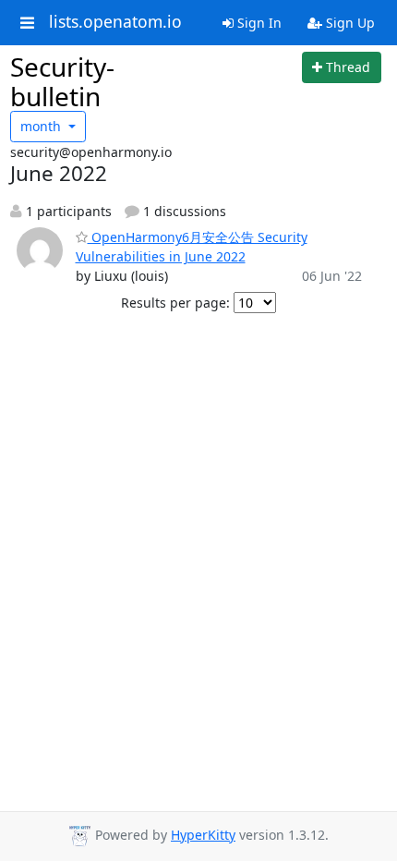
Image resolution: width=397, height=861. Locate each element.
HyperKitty (203, 834)
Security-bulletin (62, 81)
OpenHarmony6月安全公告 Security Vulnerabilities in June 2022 (191, 246)
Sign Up (348, 22)
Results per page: (175, 302)
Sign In (258, 22)
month (42, 126)
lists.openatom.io (115, 22)
